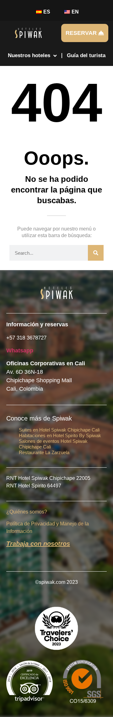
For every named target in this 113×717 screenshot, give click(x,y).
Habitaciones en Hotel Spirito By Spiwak (60, 435)
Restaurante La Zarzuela (44, 452)
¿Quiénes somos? (26, 511)
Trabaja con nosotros (38, 543)
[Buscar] (96, 253)
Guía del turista (86, 55)
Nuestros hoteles (29, 55)
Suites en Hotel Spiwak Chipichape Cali (59, 429)
